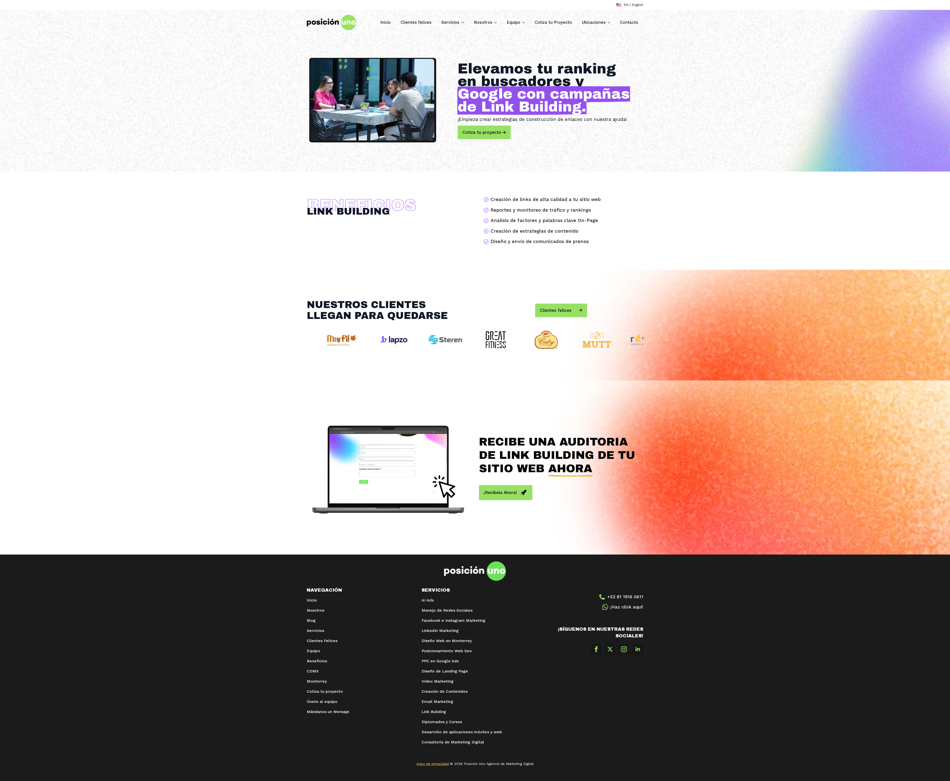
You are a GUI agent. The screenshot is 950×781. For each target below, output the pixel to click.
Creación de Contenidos (445, 691)
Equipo (513, 22)
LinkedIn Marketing (441, 630)
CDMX (313, 671)
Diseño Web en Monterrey (447, 640)
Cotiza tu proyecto (325, 691)
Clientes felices (416, 22)
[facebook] (596, 649)
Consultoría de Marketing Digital (453, 742)
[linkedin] (637, 649)
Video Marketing (437, 681)
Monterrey (317, 681)
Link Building (434, 711)
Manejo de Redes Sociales (447, 610)
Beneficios (317, 661)
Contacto (629, 22)
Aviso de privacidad (432, 764)
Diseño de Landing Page (445, 671)
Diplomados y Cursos (442, 721)
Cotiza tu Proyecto (553, 22)
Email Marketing (437, 701)
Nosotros (483, 22)
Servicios (450, 22)
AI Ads (428, 600)
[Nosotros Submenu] (497, 23)
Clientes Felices (322, 640)
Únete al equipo (322, 701)
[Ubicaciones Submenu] (610, 23)
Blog (311, 620)
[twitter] (610, 649)
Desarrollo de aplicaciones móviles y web (462, 732)
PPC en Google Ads (440, 661)
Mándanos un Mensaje (328, 711)
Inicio (385, 22)
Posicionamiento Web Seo (447, 650)
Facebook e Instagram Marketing (453, 620)
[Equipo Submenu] (525, 23)
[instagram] (623, 649)
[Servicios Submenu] (464, 23)
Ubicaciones (594, 22)
